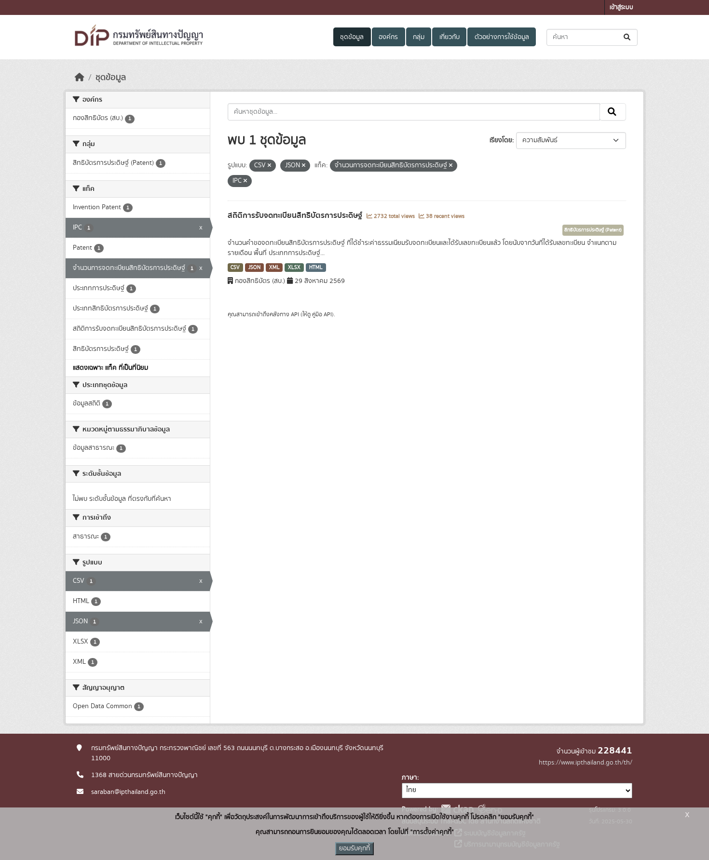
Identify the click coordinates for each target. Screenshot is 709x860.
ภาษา (409, 777)
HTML (316, 267)
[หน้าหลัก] (79, 77)
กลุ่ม (418, 37)
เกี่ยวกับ (449, 37)
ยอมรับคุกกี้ (354, 848)
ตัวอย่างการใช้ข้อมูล (502, 37)
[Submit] (627, 37)
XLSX (294, 267)
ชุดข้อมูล (352, 37)
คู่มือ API (322, 314)
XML (274, 267)
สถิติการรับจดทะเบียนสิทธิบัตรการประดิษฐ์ (296, 215)
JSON (254, 267)
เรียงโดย (501, 140)
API (295, 314)
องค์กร (388, 37)
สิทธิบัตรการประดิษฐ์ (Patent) (593, 230)
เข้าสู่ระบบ (621, 7)
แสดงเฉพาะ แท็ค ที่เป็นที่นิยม (110, 368)
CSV (235, 267)
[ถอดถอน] (269, 166)
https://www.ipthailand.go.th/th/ (585, 762)
